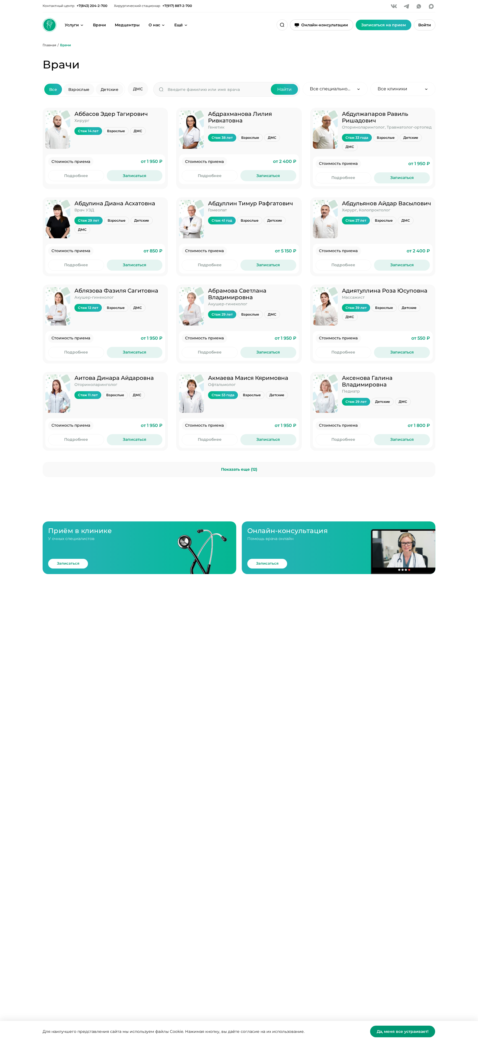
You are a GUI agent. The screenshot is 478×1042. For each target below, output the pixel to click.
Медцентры (127, 25)
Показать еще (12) (239, 469)
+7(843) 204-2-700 (92, 5)
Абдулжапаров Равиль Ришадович (375, 117)
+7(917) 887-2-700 (177, 5)
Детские (109, 89)
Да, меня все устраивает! (402, 1031)
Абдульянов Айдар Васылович (386, 203)
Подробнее (76, 175)
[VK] (394, 6)
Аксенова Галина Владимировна (367, 381)
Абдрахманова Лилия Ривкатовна (240, 117)
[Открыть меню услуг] (82, 25)
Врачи (99, 25)
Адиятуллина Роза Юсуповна (384, 290)
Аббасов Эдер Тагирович (111, 114)
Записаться (134, 175)
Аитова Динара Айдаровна (114, 378)
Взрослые (78, 89)
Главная (49, 45)
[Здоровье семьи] (49, 25)
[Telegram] (406, 6)
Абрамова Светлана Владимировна (237, 294)
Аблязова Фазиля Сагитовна (116, 290)
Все (53, 89)
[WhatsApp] (419, 6)
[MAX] (431, 6)
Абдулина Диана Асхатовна (114, 203)
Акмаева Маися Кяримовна (248, 378)
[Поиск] (282, 24)
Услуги (72, 25)
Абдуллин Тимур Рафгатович (250, 203)
